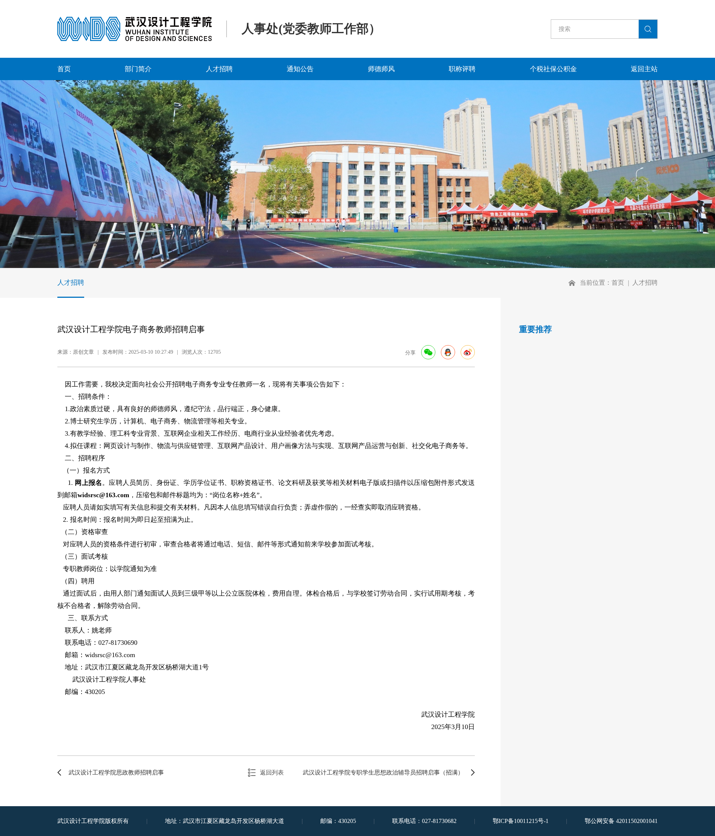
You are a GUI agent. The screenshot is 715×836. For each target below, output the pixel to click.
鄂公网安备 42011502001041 (621, 821)
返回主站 (644, 69)
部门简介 (138, 69)
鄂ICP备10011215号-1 (521, 821)
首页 (64, 69)
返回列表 (272, 772)
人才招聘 (219, 69)
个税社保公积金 (553, 69)
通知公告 (300, 69)
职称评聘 (462, 69)
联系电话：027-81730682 (424, 821)
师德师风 (381, 69)
